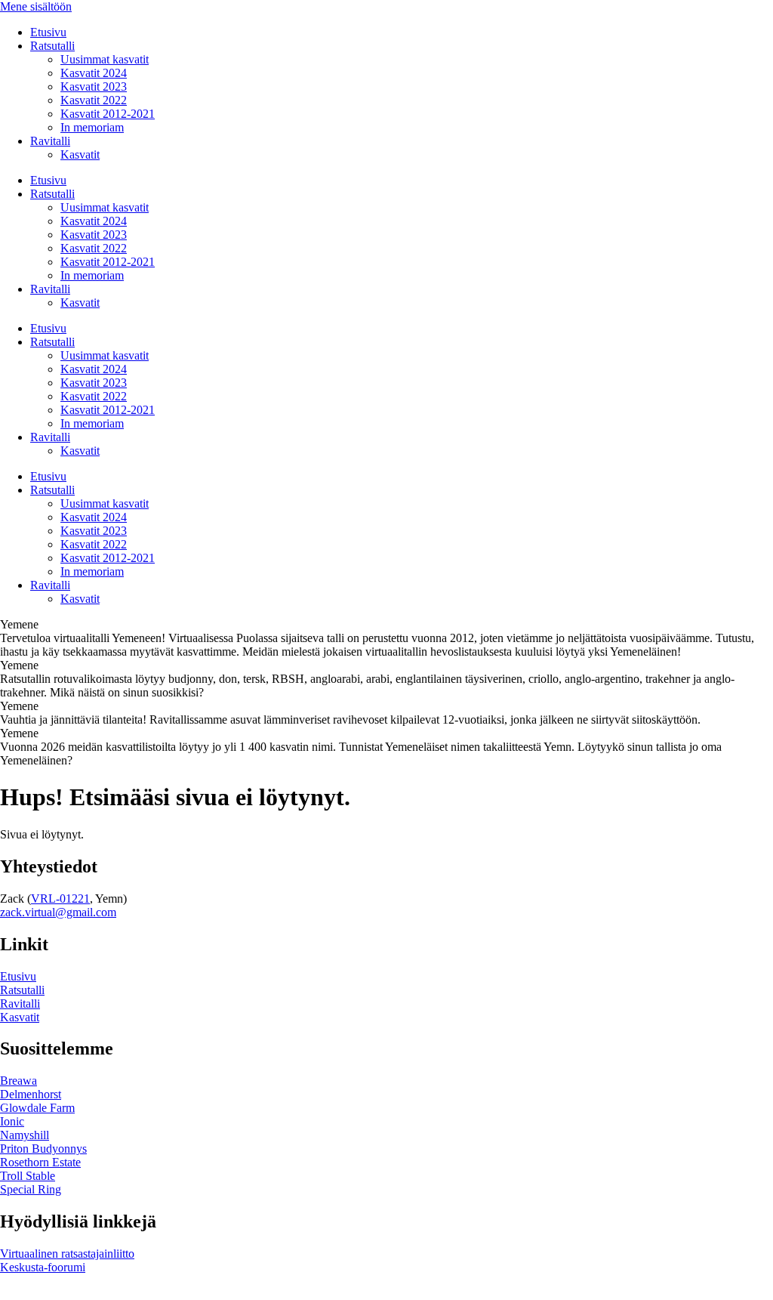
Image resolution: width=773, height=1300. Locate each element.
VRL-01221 (60, 898)
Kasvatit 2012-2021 (107, 113)
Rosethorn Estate (40, 1162)
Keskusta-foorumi (42, 1267)
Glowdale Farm (37, 1107)
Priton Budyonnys (43, 1148)
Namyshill (24, 1135)
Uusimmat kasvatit (104, 59)
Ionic (12, 1121)
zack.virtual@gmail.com (58, 912)
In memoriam (92, 127)
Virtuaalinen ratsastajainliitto (67, 1253)
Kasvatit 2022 (93, 100)
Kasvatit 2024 (93, 72)
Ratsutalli (52, 45)
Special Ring (30, 1189)
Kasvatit (80, 154)
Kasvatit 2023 (93, 86)
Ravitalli (50, 140)
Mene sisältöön (36, 6)
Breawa (18, 1080)
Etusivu (48, 32)
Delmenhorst (30, 1094)
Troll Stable (27, 1175)
